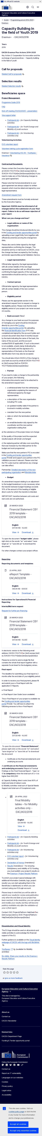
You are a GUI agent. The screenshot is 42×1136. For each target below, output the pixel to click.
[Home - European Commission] (7, 6)
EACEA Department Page (12, 1036)
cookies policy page (16, 1112)
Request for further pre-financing (14, 611)
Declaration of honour (15, 863)
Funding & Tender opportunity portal (16, 1041)
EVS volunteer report (10, 144)
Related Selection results (11, 86)
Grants (6, 20)
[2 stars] (6, 972)
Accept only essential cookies (23, 1130)
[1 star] (4, 972)
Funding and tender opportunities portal (21, 232)
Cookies (5, 1082)
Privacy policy (7, 1086)
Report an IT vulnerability (11, 1073)
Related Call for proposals (12, 74)
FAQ (3, 107)
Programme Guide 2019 (11, 102)
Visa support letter (9, 115)
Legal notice (6, 1090)
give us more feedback (14, 978)
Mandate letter (30, 472)
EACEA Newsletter (9, 1021)
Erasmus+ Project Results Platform (23, 873)
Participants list (13, 120)
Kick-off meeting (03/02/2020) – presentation (19, 111)
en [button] (27, 7)
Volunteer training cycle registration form (17, 148)
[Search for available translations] (23, 74)
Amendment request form (12, 195)
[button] (15, 532)
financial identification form (15, 330)
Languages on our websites (12, 1077)
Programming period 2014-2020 (22, 20)
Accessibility (6, 1095)
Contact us (6, 1016)
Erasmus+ (5, 23)
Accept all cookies (18, 1124)
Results (10, 866)
